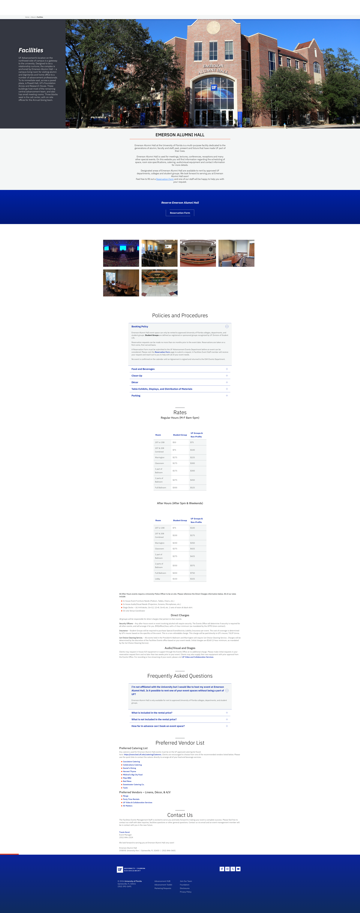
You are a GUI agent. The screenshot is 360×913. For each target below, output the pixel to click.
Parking (136, 395)
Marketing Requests (162, 888)
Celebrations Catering (132, 765)
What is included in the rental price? (152, 712)
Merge (125, 796)
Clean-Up (137, 375)
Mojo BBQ (127, 778)
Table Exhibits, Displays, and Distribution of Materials (162, 388)
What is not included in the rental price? (154, 719)
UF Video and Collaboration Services (197, 657)
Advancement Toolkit (163, 884)
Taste (125, 787)
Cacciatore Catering (131, 761)
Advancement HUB (162, 881)
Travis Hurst (124, 832)
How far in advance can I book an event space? (158, 726)
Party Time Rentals (131, 799)
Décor (135, 382)
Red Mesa (127, 781)
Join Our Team (186, 881)
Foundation (184, 884)
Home (27, 17)
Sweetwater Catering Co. (133, 784)
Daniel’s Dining (129, 768)
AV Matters (127, 805)
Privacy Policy (185, 892)
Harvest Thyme (129, 771)
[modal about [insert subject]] (121, 253)
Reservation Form (165, 178)
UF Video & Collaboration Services (137, 802)
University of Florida (133, 881)
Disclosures (185, 888)
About (33, 17)
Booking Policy (140, 326)
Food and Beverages (143, 369)
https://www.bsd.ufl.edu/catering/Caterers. (143, 754)
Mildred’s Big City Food (132, 774)
